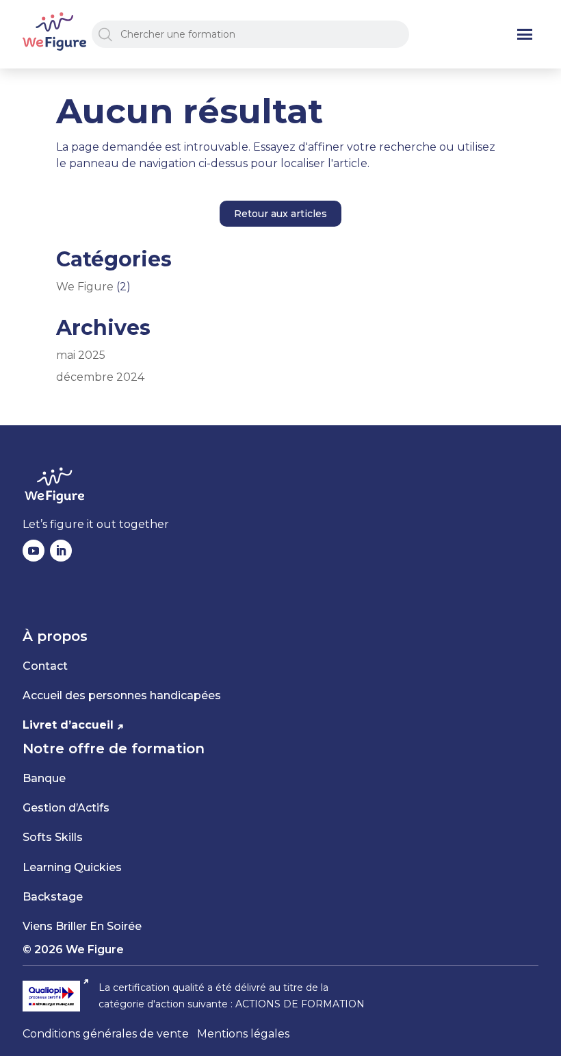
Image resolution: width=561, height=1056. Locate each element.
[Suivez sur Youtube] (33, 551)
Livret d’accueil (68, 724)
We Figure (85, 286)
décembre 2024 (100, 377)
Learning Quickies (72, 867)
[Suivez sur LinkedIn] (61, 551)
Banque (44, 778)
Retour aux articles (280, 214)
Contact (45, 665)
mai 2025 (80, 355)
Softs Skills (53, 837)
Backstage (53, 896)
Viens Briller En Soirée (82, 926)
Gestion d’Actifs (66, 807)
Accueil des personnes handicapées (122, 695)
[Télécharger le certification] (56, 996)
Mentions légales (243, 1033)
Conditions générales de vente (106, 1033)
